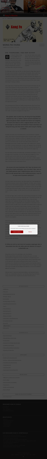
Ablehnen (30, 231)
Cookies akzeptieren (17, 231)
